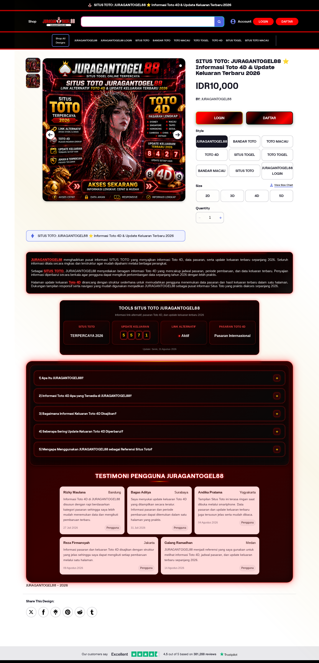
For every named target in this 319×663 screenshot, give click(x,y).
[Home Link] (59, 21)
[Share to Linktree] (55, 612)
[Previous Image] (50, 135)
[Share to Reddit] (80, 612)
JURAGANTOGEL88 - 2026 (47, 585)
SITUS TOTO (53, 271)
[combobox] (148, 22)
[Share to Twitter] (31, 612)
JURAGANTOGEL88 (46, 260)
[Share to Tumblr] (92, 612)
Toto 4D (75, 282)
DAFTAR (287, 21)
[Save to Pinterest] (67, 612)
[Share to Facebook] (43, 612)
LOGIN (263, 21)
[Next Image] (177, 135)
